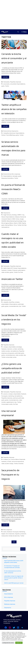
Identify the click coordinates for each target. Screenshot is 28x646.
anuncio (5, 394)
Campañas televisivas (9, 133)
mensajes (15, 176)
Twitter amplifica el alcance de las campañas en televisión (14, 109)
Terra (15, 225)
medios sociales (5, 351)
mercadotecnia (14, 351)
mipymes (17, 534)
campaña (5, 302)
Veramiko (20, 463)
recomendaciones (13, 306)
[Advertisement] (14, 15)
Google (22, 219)
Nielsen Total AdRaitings (8, 135)
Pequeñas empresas (15, 82)
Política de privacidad (9, 619)
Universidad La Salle (6, 404)
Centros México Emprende (18, 459)
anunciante (6, 84)
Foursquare (4, 396)
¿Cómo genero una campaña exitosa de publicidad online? (11, 368)
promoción (23, 534)
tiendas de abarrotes (14, 536)
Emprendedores (21, 84)
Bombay (14, 215)
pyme (2, 86)
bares (4, 532)
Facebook (3, 270)
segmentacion (10, 402)
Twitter (7, 86)
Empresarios (14, 131)
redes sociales (19, 355)
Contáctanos (6, 623)
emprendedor (5, 304)
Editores (16, 621)
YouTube (20, 272)
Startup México (9, 225)
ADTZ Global (13, 268)
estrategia (19, 347)
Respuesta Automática (7, 178)
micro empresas (10, 534)
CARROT (19, 215)
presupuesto (10, 353)
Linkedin (9, 270)
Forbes (17, 219)
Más (14, 542)
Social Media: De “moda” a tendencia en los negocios (13, 319)
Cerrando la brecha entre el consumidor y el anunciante (13, 58)
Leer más (5, 77)
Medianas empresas (9, 604)
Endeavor (17, 217)
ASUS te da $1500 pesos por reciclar (13, 583)
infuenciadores (13, 304)
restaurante (4, 536)
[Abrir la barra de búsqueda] (18, 31)
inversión (9, 349)
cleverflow (11, 302)
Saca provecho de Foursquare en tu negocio (10, 474)
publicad (15, 398)
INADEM (3, 221)
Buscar (23, 549)
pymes (17, 135)
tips (20, 306)
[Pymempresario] (4, 31)
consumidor (13, 84)
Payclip (24, 223)
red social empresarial (18, 461)
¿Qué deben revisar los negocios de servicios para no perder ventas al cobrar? (13, 577)
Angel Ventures (7, 215)
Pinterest (14, 270)
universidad (9, 357)
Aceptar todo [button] (19, 642)
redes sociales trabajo (7, 463)
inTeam (9, 461)
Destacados (6, 82)
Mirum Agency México (7, 223)
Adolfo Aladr (6, 268)
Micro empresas (15, 174)
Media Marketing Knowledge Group (16, 221)
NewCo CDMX (17, 223)
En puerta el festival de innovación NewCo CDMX (13, 189)
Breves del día (7, 131)
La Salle (15, 349)
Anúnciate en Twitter (12, 279)
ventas (14, 357)
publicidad (20, 304)
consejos (17, 302)
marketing (20, 349)
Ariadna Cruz (6, 459)
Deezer (3, 217)
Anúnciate (10, 621)
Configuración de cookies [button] (8, 642)
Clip (23, 215)
